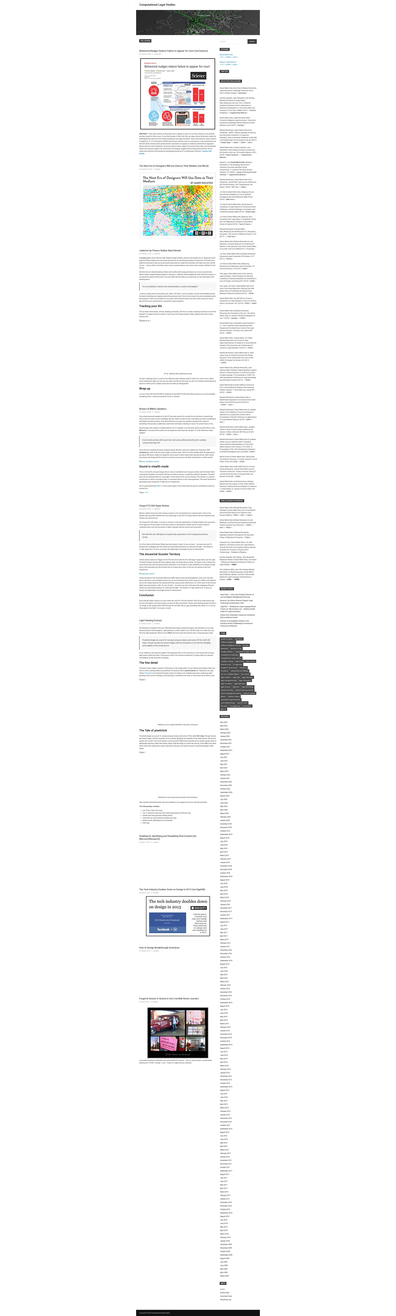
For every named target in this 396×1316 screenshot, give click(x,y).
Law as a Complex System (230, 674)
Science (229, 259)
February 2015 (225, 1027)
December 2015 (226, 992)
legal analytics (226, 677)
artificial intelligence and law (231, 645)
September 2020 (226, 792)
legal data (236, 677)
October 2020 (225, 789)
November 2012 (226, 1122)
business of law (236, 648)
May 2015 (223, 1017)
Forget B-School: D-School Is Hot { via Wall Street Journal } (169, 998)
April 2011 (224, 1188)
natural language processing (231, 693)
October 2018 (225, 873)
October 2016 (225, 957)
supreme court (242, 703)
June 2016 (224, 971)
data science (250, 661)
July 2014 (223, 1052)
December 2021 (226, 740)
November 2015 (226, 996)
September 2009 (226, 1255)
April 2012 (224, 1146)
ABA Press (230, 199)
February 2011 (225, 1195)
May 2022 (223, 722)
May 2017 (223, 933)
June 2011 (224, 1181)
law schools (245, 674)
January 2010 (225, 1241)
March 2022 (224, 729)
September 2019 (226, 834)
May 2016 (223, 975)
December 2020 (226, 782)
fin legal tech (237, 664)
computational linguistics (230, 655)
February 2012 (225, 1153)
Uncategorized (235, 706)
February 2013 (225, 1111)
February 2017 (225, 943)
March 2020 (224, 813)
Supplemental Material (238, 113)
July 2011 (223, 1178)
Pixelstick (148, 673)
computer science (227, 661)
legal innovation (226, 684)
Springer (241, 125)
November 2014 (226, 1038)
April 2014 (224, 1062)
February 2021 (225, 775)
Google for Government (229, 668)
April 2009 (224, 1272)
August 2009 (224, 1258)
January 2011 (225, 1199)
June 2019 (224, 845)
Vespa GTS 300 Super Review (154, 505)
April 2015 (224, 1020)
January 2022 (225, 736)
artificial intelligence (228, 642)
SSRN (243, 142)
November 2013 (226, 1080)
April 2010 (224, 1230)
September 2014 (226, 1045)
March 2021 (224, 771)
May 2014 (223, 1059)
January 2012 (225, 1157)
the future (224, 706)
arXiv (250, 142)
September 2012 (226, 1129)
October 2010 (225, 1209)
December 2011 (226, 1160)
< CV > (222, 57)
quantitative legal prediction (230, 700)
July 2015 (223, 1010)
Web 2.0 (223, 709)
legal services (225, 687)
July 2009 (223, 1262)
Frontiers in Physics (238, 552)
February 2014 (225, 1069)
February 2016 (225, 985)
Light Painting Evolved (150, 620)
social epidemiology (228, 703)
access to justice (227, 639)
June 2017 (224, 929)
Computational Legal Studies (157, 4)
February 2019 (225, 859)
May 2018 (223, 890)
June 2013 (224, 1097)
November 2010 (226, 1206)
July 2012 (223, 1136)
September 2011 (226, 1171)
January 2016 (225, 989)
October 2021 (225, 747)
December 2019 (226, 824)
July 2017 (223, 925)
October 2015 (225, 999)
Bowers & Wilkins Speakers (153, 409)
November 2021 (226, 743)
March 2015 (224, 1024)
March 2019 (224, 855)
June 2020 (224, 803)
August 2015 (224, 1006)
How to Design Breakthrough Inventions (159, 947)
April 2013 (224, 1104)
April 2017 (224, 936)
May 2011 (223, 1185)
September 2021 (226, 750)
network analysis (249, 693)
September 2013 (226, 1087)
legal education (247, 677)
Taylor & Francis (244, 224)
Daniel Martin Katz (226, 55)
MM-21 (160, 486)
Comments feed (226, 1296)
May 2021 (223, 764)
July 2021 (223, 757)
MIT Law (235, 187)
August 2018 (224, 880)
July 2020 (223, 799)
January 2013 (225, 1115)
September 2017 (226, 918)
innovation (224, 671)
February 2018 (225, 901)
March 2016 (224, 982)
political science (234, 696)
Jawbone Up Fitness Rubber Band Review (160, 250)
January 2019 (225, 862)
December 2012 (226, 1118)
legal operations (240, 684)
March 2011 (224, 1192)
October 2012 (225, 1125)
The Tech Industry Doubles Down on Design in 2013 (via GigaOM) (172, 889)
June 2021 (224, 761)
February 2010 (225, 1237)
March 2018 (224, 897)
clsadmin (157, 169)
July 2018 (223, 883)
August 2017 (224, 922)
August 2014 (224, 1048)
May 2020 (223, 806)
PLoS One (250, 249)
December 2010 (226, 1202)
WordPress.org (225, 1300)
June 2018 (224, 887)
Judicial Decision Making (239, 671)
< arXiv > (235, 57)
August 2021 (224, 754)
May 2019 (223, 848)
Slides (254, 303)
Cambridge (242, 93)
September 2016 (226, 961)
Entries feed (224, 1293)
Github (235, 142)
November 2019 (226, 827)
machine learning (227, 690)
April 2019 (224, 852)
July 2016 (223, 968)
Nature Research (232, 155)
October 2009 (225, 1251)
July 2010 (223, 1220)
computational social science (231, 658)
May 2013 (223, 1101)
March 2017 (224, 940)
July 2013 (223, 1094)
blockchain (224, 648)
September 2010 (226, 1213)
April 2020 (224, 810)
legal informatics (245, 680)
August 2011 (224, 1174)
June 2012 (224, 1139)
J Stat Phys (231, 236)
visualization (246, 706)
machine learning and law (244, 690)
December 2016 (226, 950)
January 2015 (225, 1031)
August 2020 (224, 796)
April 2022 (224, 726)
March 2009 (224, 1276)
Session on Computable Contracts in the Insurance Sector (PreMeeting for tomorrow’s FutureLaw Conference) (236, 623)
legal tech (236, 687)
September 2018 (226, 876)
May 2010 (223, 1227)
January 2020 (225, 820)
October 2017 (225, 915)
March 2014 (224, 1066)
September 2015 (226, 1003)
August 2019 (224, 838)
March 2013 (224, 1108)
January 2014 (225, 1073)
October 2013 (225, 1083)
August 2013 (224, 1090)
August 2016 (224, 964)
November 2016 (226, 954)
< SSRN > (228, 57)
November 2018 (226, 869)
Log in (222, 1289)
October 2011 (225, 1167)
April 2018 (224, 894)
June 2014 (224, 1055)
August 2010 (224, 1216)
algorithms (239, 639)
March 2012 (224, 1150)
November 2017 (226, 911)
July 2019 (223, 841)
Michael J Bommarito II (228, 62)
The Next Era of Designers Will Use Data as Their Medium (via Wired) (174, 166)
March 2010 (224, 1234)
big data (246, 645)
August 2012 (224, 1132)
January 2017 (225, 947)
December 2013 (226, 1076)
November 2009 (226, 1248)
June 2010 (224, 1223)
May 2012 (223, 1143)
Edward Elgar (225, 142)
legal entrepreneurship (229, 680)
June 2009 (224, 1265)
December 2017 (226, 908)
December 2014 (226, 1034)
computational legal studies (245, 652)
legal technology (247, 687)
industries (243, 668)
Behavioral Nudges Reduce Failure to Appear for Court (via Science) (173, 51)
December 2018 (226, 866)
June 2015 (224, 1013)
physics (223, 696)
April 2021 (224, 768)
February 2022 (225, 733)
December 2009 (226, 1244)
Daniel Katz (157, 54)
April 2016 (224, 978)
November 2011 (226, 1164)
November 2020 (226, 785)
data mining (240, 661)
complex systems (227, 652)
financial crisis (226, 664)
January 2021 (225, 778)
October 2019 (225, 831)
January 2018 (225, 904)
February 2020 (225, 817)
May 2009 (223, 1269)
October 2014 (225, 1041)
